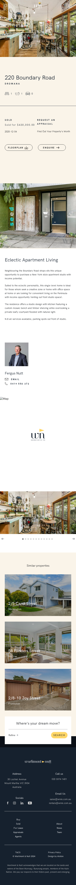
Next (73, 539)
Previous (2, 539)
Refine (11, 735)
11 (50, 539)
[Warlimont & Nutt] (38, 5)
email (15, 379)
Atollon (60, 856)
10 (47, 539)
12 (52, 539)
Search (59, 735)
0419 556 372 (19, 384)
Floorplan (16, 147)
